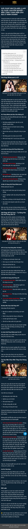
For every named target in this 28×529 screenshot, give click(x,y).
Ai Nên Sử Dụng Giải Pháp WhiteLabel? (13, 58)
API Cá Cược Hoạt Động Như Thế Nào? (13, 63)
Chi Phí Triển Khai (9, 72)
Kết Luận (5, 73)
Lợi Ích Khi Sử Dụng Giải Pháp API (12, 65)
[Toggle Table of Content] (23, 51)
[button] (2, 2)
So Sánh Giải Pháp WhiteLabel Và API (13, 68)
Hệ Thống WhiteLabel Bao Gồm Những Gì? (14, 55)
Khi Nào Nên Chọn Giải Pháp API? (12, 66)
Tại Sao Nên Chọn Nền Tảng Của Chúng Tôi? (13, 70)
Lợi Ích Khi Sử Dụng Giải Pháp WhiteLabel (14, 56)
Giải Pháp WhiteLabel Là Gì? (9, 53)
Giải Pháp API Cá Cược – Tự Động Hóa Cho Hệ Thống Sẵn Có (13, 61)
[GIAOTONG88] (14, 2)
